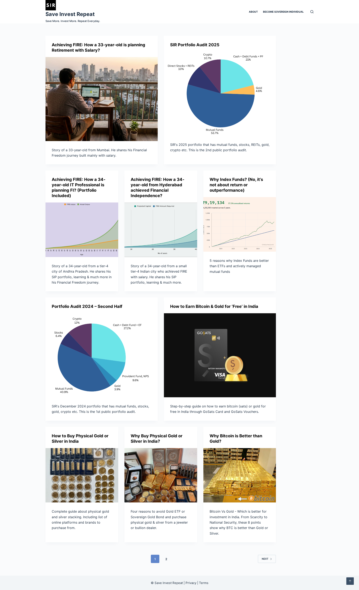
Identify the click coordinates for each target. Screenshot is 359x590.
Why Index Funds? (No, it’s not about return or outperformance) (236, 185)
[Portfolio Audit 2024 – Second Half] (101, 355)
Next (265, 558)
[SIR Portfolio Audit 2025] (220, 94)
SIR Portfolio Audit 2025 (194, 44)
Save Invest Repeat (70, 14)
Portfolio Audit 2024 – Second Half (87, 306)
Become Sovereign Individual (283, 11)
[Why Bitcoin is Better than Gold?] (239, 475)
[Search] (312, 11)
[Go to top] (350, 581)
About (253, 11)
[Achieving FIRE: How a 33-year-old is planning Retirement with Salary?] (101, 99)
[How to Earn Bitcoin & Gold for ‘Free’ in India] (220, 355)
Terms (203, 583)
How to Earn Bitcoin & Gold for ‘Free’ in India (214, 306)
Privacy (191, 583)
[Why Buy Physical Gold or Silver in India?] (160, 475)
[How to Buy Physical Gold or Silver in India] (81, 475)
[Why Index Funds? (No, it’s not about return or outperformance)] (239, 224)
